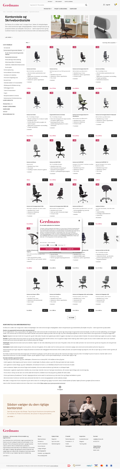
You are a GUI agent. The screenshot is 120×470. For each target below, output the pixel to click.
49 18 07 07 (96, 441)
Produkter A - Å (7, 104)
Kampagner (73, 9)
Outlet (5, 111)
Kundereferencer (83, 439)
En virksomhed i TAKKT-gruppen (43, 465)
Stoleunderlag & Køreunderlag (13, 59)
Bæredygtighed (42, 451)
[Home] (13, 5)
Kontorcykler (8, 67)
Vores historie (41, 446)
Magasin (81, 441)
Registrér (54, 439)
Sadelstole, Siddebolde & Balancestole (15, 65)
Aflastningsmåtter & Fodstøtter (13, 62)
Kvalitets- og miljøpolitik (44, 453)
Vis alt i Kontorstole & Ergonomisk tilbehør (14, 53)
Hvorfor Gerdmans (43, 444)
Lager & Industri (8, 100)
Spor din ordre (55, 441)
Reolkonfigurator (8, 114)
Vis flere (71, 317)
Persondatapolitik (42, 455)
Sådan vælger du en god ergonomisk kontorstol (52, 383)
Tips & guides (83, 444)
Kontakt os (40, 441)
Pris (27, 42)
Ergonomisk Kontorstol (11, 57)
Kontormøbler (7, 45)
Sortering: (105, 42)
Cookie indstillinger (54, 465)
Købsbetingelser (56, 444)
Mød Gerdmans (42, 439)
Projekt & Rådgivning (60, 9)
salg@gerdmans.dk (98, 439)
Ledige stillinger (42, 448)
